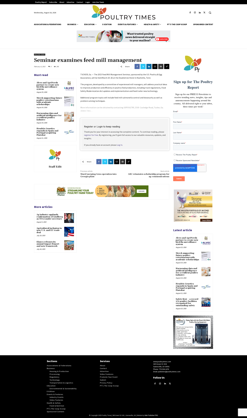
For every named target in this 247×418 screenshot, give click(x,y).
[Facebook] (190, 12)
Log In (119, 145)
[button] (210, 13)
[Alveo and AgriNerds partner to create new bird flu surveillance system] (69, 86)
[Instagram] (195, 12)
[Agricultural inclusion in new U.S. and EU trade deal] (69, 232)
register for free (91, 135)
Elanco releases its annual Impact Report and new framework (48, 244)
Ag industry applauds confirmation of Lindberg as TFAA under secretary (50, 216)
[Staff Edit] (55, 155)
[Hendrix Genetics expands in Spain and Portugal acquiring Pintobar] (69, 132)
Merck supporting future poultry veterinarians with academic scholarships (49, 101)
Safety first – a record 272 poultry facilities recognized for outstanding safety (187, 302)
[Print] (160, 66)
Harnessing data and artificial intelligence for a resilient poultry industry (49, 116)
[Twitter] (204, 12)
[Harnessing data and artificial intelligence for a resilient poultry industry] (69, 117)
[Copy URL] (166, 66)
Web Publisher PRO (151, 415)
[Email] (154, 66)
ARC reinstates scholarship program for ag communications (148, 175)
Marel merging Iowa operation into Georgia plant (98, 175)
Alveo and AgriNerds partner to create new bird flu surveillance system (48, 86)
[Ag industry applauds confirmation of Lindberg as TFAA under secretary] (69, 218)
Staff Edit (55, 166)
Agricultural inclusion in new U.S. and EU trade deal (49, 230)
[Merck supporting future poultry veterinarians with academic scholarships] (69, 101)
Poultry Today (39, 54)
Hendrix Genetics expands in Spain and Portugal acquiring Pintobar (47, 131)
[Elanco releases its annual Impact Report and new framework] (69, 245)
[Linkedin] (199, 12)
